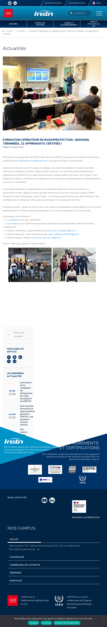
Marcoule (16, 580)
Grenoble (15, 572)
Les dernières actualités (15, 375)
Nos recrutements (53, 3)
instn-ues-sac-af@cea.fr (49, 237)
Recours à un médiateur (85, 517)
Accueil (9, 31)
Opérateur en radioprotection (33, 160)
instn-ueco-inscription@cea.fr (61, 230)
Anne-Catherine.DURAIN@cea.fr (63, 234)
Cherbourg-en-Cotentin (25, 564)
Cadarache (17, 557)
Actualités (20, 31)
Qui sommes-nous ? (77, 3)
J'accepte (33, 623)
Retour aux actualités (19, 334)
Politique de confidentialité (67, 623)
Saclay (14, 539)
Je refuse (46, 623)
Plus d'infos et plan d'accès (22, 549)
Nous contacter (17, 497)
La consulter (13, 219)
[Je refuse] (103, 621)
